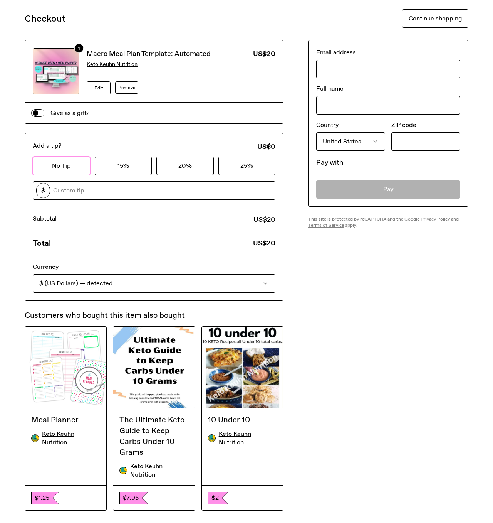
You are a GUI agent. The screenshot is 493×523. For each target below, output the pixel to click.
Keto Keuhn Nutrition (112, 64)
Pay (388, 189)
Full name (330, 88)
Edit (98, 88)
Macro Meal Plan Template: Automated (149, 53)
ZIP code (403, 124)
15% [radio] (123, 165)
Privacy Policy (435, 219)
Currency (46, 266)
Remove (126, 87)
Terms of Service (326, 225)
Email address (336, 52)
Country (327, 124)
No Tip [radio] (61, 165)
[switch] (37, 113)
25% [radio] (246, 165)
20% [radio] (185, 165)
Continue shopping (435, 18)
